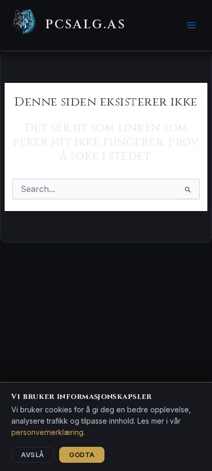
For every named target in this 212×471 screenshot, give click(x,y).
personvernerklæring (47, 432)
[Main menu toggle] (191, 25)
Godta (82, 454)
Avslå (32, 454)
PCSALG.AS (85, 24)
